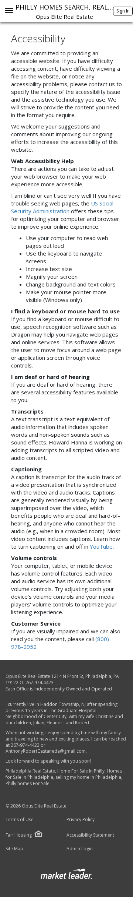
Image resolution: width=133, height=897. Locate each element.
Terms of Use (20, 820)
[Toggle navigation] (8, 11)
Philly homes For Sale (28, 783)
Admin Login (79, 849)
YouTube (101, 546)
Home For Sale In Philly (81, 771)
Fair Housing (19, 835)
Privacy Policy (80, 820)
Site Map (14, 849)
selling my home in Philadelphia (88, 777)
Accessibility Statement (90, 835)
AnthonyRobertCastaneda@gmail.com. (46, 751)
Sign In (123, 11)
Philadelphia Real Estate (30, 771)
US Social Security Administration (62, 207)
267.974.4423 (39, 682)
